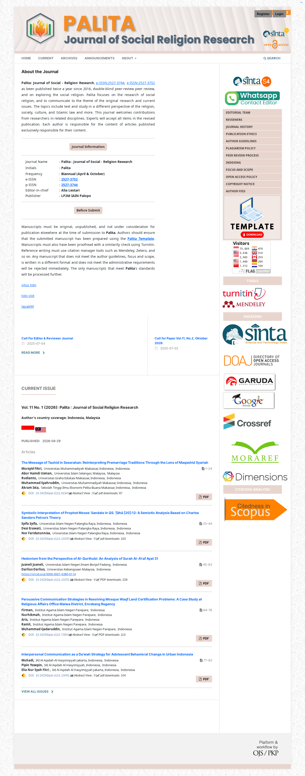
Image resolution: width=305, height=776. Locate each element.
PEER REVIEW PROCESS (242, 155)
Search (273, 58)
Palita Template (140, 238)
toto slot (27, 295)
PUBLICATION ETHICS (241, 134)
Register (263, 14)
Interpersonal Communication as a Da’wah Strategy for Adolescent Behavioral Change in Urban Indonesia (107, 654)
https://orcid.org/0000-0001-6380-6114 (48, 574)
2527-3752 (69, 179)
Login (279, 14)
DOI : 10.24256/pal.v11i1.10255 (49, 538)
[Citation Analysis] (255, 509)
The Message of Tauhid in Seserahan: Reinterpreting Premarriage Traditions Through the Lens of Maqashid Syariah (114, 462)
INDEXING (233, 163)
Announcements (100, 58)
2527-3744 (69, 184)
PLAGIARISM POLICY (240, 148)
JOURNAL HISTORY (239, 127)
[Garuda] (250, 382)
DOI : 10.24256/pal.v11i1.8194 (49, 493)
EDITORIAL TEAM (238, 113)
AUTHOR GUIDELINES (241, 141)
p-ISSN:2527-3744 (110, 83)
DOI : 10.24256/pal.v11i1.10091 (49, 675)
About (128, 58)
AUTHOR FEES (235, 191)
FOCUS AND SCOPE (239, 170)
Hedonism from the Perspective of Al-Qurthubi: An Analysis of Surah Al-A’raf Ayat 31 (89, 558)
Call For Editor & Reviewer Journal (47, 338)
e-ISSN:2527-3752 (141, 83)
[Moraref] (255, 451)
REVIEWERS (234, 120)
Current (46, 58)
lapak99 (27, 306)
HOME (26, 58)
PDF (205, 583)
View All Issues (35, 691)
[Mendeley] (244, 304)
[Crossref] (255, 360)
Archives (69, 58)
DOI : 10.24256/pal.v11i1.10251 (49, 579)
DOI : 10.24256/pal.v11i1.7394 (49, 634)
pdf (205, 497)
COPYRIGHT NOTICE (240, 184)
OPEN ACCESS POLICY (241, 177)
